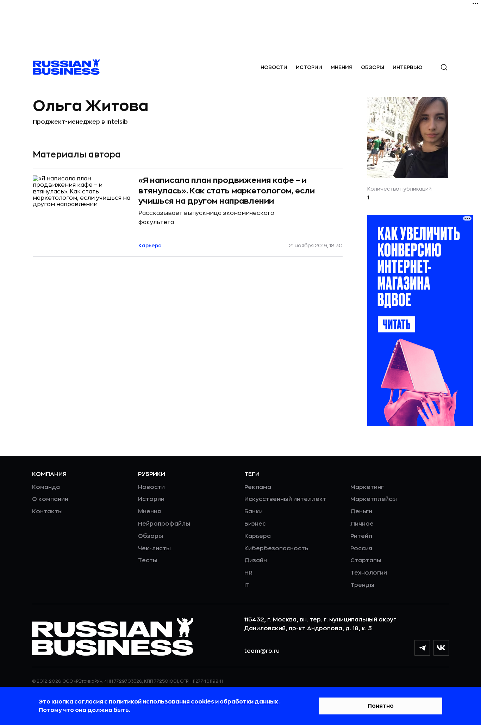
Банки (253, 511)
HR (248, 573)
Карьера (257, 536)
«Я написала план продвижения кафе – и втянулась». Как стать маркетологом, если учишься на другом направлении (226, 190)
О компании (50, 499)
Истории (309, 67)
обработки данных (249, 702)
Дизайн (255, 560)
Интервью (408, 67)
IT (247, 585)
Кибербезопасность (276, 548)
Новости (274, 67)
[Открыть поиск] (444, 67)
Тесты (147, 560)
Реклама (257, 487)
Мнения (341, 67)
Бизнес (255, 524)
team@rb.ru (262, 651)
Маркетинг (367, 487)
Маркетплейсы (373, 499)
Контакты (47, 511)
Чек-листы (154, 548)
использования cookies (179, 702)
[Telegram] (422, 648)
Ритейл (361, 536)
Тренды (362, 585)
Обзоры (372, 67)
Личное (362, 524)
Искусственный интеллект (285, 499)
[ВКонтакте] (441, 648)
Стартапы (365, 560)
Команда (46, 487)
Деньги (361, 511)
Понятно (381, 706)
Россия (361, 548)
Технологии (368, 573)
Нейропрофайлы (164, 524)
